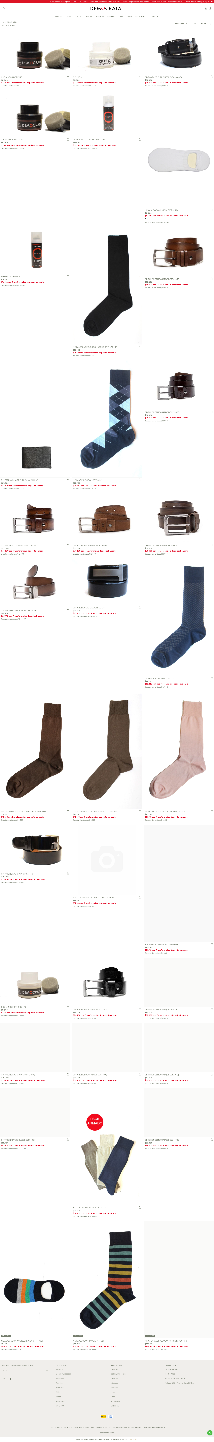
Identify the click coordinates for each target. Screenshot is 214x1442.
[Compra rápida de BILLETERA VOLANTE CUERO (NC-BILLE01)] (68, 480)
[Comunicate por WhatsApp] (209, 1432)
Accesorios (140, 16)
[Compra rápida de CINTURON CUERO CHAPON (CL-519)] (140, 607)
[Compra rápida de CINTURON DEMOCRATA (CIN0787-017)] (212, 1074)
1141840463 (170, 1374)
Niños (129, 16)
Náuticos (100, 16)
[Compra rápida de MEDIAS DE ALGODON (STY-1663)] (212, 678)
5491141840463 (171, 1369)
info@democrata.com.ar (175, 1378)
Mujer (121, 16)
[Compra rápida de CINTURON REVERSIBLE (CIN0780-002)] (68, 610)
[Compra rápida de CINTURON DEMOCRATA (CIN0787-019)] (140, 1074)
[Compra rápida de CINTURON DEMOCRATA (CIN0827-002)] (68, 545)
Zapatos (58, 16)
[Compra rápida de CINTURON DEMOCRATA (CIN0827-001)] (140, 1009)
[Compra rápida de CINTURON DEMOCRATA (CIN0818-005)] (140, 545)
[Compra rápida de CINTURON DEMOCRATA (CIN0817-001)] (68, 1074)
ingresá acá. (137, 1427)
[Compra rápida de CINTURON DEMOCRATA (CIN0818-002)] (212, 1009)
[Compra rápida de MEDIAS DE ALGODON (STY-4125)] (140, 480)
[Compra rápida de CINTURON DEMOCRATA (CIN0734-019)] (68, 873)
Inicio (4, 22)
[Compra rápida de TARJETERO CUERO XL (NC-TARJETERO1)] (212, 944)
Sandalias (111, 16)
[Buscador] (4, 8)
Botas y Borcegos (73, 16)
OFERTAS (155, 16)
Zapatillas (89, 16)
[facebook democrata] (10, 1379)
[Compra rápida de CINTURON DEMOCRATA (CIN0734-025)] (212, 1139)
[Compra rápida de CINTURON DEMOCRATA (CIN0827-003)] (212, 412)
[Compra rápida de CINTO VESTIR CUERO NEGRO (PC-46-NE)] (212, 77)
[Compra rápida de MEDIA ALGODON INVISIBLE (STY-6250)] (212, 210)
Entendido (133, 1439)
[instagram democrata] (4, 1379)
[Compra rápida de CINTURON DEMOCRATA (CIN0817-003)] (212, 545)
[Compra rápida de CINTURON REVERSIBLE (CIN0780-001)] (68, 1139)
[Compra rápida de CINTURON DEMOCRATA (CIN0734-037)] (212, 279)
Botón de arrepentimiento (154, 1427)
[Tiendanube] (107, 1432)
